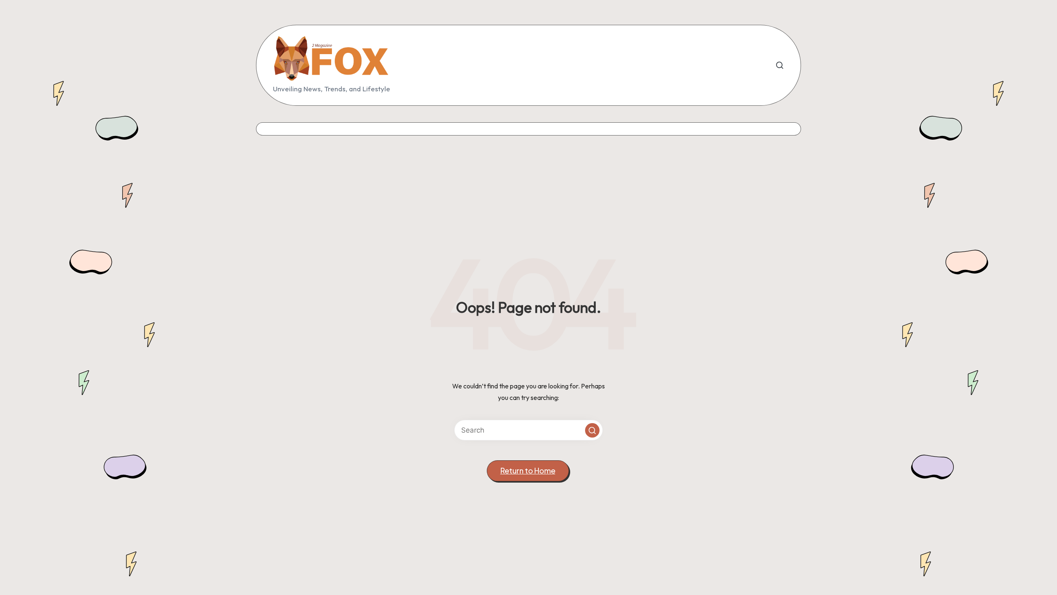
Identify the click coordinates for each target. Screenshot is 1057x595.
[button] (592, 430)
